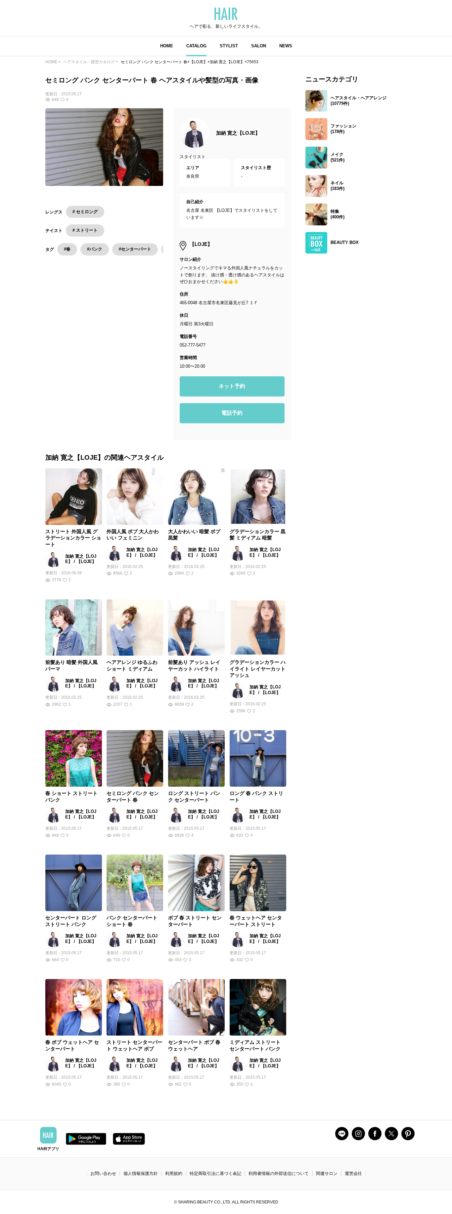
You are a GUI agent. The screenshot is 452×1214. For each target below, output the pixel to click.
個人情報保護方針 (140, 1173)
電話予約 (232, 413)
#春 (67, 249)
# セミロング (85, 211)
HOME (166, 45)
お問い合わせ (103, 1173)
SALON (258, 45)
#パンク (94, 249)
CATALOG (196, 45)
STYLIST (229, 45)
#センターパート (135, 249)
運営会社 (353, 1173)
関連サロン (327, 1173)
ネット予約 (232, 386)
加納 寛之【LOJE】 (238, 133)
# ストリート (85, 230)
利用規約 (173, 1173)
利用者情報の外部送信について (279, 1173)
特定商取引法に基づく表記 (215, 1173)
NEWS (285, 45)
